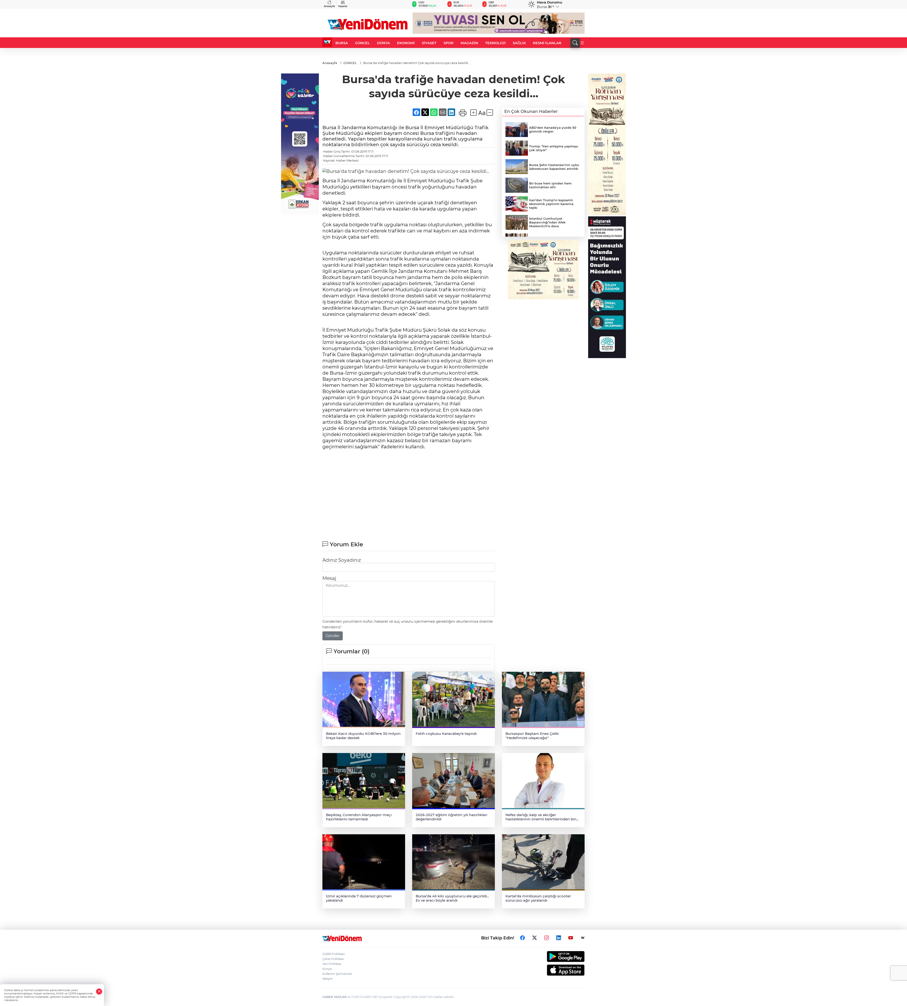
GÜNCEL (362, 43)
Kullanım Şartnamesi (337, 974)
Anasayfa (329, 6)
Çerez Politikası (333, 959)
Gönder (332, 636)
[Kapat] (99, 991)
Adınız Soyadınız (341, 560)
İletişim (327, 978)
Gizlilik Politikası (333, 954)
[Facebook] (522, 937)
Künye (327, 969)
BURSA (341, 43)
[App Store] (554, 970)
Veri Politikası (331, 964)
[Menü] (582, 43)
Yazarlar (342, 6)
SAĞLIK (519, 43)
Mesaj (329, 578)
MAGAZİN (469, 43)
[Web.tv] (582, 937)
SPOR (449, 43)
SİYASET (429, 43)
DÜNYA (383, 43)
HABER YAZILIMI (334, 997)
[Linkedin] (558, 937)
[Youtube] (570, 937)
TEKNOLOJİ (495, 43)
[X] (534, 937)
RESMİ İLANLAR (547, 43)
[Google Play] (554, 956)
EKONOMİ (406, 43)
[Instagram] (546, 937)
